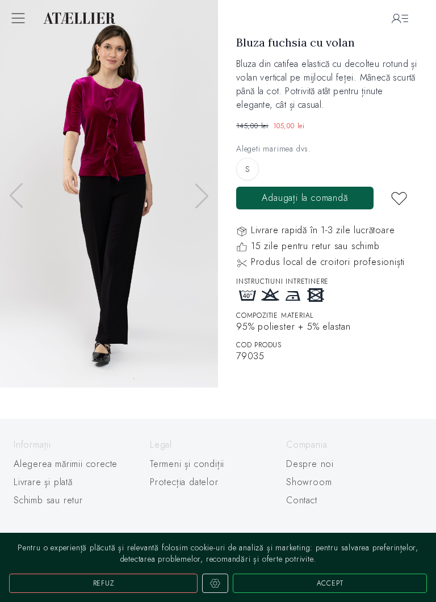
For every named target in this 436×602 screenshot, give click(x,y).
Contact (301, 500)
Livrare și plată (43, 482)
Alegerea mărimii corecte (66, 463)
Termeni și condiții (187, 463)
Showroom (309, 482)
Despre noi (310, 463)
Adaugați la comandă (304, 197)
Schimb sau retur (48, 500)
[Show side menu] (18, 18)
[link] (218, 195)
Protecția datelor (184, 482)
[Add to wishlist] (399, 198)
